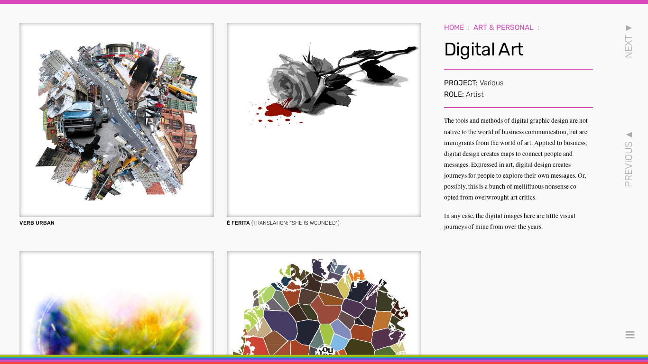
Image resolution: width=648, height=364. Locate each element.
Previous (628, 158)
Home (454, 27)
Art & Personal (503, 27)
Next (628, 40)
